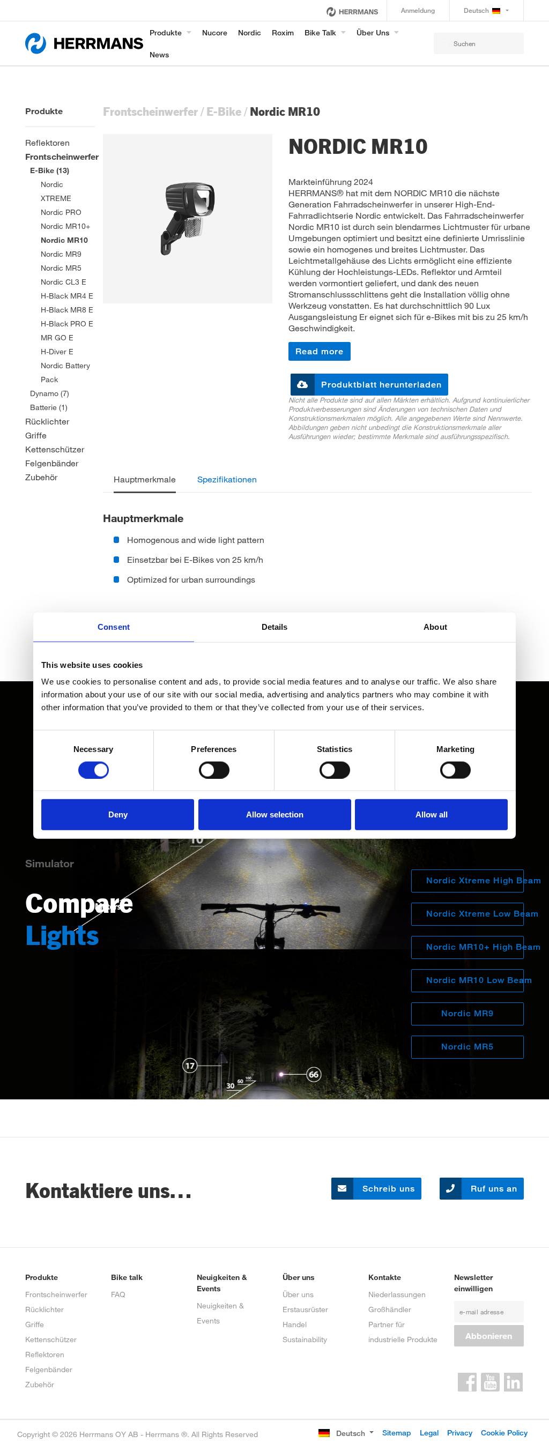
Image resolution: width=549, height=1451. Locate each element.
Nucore (214, 32)
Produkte (166, 32)
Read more (319, 351)
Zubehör (41, 477)
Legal (429, 1432)
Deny (118, 814)
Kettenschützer (54, 449)
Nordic (249, 32)
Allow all (432, 814)
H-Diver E (57, 351)
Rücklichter (47, 421)
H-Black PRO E (67, 323)
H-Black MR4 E (67, 295)
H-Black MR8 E (67, 309)
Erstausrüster (305, 1309)
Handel (295, 1324)
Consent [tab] (114, 626)
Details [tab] (275, 626)
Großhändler (389, 1309)
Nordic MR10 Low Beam (475, 980)
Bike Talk (320, 32)
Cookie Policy (504, 1432)
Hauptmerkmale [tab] (145, 479)
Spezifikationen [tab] (227, 479)
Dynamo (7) (49, 393)
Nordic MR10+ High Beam (475, 947)
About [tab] (435, 626)
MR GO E (57, 337)
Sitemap (396, 1432)
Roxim (283, 32)
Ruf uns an (492, 1189)
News (159, 54)
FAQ (118, 1294)
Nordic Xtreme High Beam (475, 880)
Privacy (459, 1432)
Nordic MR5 (61, 267)
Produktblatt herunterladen (381, 385)
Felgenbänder (51, 463)
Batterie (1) (49, 407)
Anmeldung (418, 10)
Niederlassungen (397, 1294)
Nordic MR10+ (65, 225)
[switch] (214, 769)
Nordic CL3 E (63, 281)
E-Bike (223, 111)
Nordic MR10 (64, 239)
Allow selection (274, 814)
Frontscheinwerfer (62, 156)
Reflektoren (47, 142)
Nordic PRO (61, 212)
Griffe (36, 435)
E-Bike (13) (49, 170)
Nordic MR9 (61, 253)
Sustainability (305, 1339)
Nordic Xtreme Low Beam (475, 914)
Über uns (373, 32)
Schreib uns (387, 1189)
